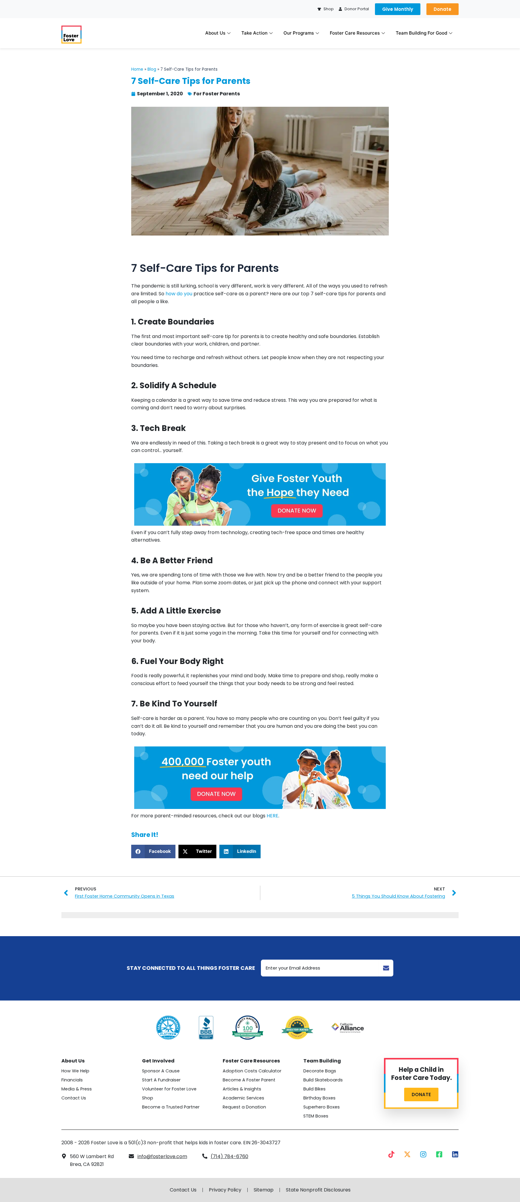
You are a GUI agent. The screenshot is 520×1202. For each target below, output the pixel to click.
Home (137, 69)
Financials (72, 1080)
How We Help (75, 1071)
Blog (151, 69)
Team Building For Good (421, 33)
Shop (147, 1098)
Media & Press (76, 1089)
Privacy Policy (225, 1190)
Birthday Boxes (319, 1098)
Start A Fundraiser (161, 1080)
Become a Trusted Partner (171, 1107)
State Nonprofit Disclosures (318, 1190)
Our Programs (298, 33)
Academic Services (243, 1098)
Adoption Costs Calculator (252, 1071)
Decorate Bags (319, 1071)
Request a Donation (244, 1107)
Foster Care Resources (355, 33)
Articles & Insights (242, 1089)
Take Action (254, 33)
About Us (215, 33)
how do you (179, 293)
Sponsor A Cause (161, 1071)
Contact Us (73, 1098)
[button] (153, 851)
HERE (272, 815)
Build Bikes (314, 1089)
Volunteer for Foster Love (169, 1089)
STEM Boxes (315, 1116)
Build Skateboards (323, 1080)
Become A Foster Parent (249, 1080)
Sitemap (264, 1190)
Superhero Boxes (321, 1107)
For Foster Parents (216, 93)
